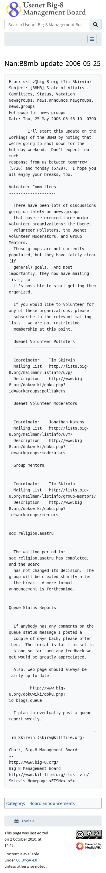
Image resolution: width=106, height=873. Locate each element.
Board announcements (52, 803)
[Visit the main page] (46, 9)
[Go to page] (96, 24)
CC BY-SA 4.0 (26, 860)
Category (15, 803)
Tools (26, 821)
